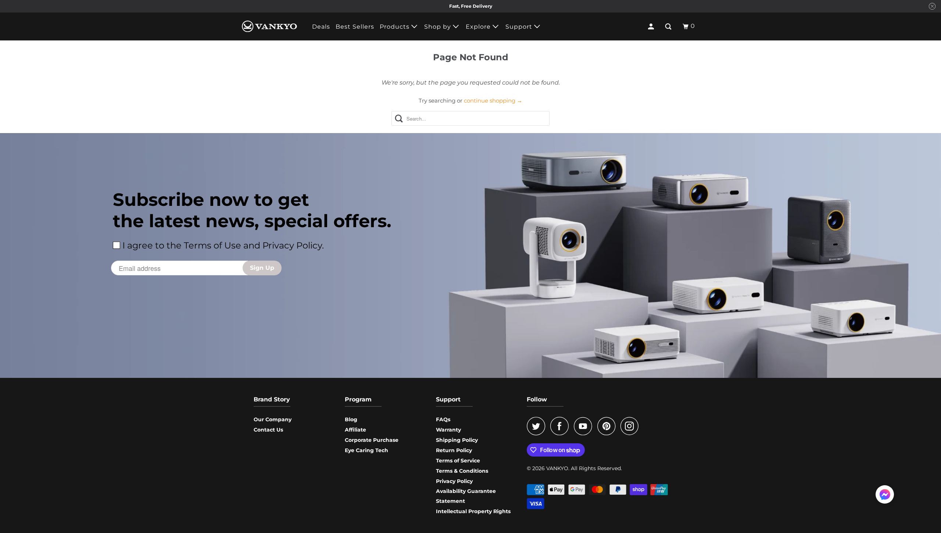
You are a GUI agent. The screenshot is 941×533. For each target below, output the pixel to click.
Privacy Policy (454, 481)
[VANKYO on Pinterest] (608, 426)
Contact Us (268, 429)
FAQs (443, 419)
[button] (885, 496)
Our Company (272, 419)
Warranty (448, 429)
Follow (537, 399)
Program (358, 399)
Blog (351, 419)
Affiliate (355, 429)
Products (395, 26)
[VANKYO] (269, 26)
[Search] (669, 26)
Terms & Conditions (462, 471)
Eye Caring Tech (366, 450)
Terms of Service (458, 460)
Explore (479, 26)
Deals (321, 26)
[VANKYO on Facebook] (561, 426)
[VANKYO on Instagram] (631, 426)
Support (519, 26)
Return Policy (454, 450)
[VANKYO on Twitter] (538, 426)
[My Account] (652, 26)
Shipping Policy (457, 440)
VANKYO (557, 468)
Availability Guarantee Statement (466, 496)
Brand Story (272, 399)
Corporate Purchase (371, 440)
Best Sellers (355, 26)
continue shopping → (493, 100)
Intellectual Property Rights (473, 511)
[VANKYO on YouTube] (585, 426)
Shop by (438, 26)
